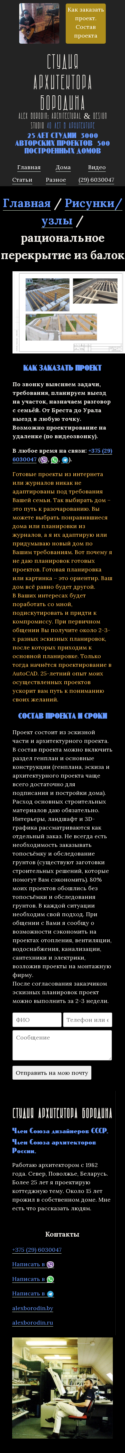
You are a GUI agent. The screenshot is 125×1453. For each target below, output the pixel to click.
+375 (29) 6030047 (37, 1249)
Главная (27, 203)
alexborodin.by (32, 1308)
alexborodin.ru (32, 1322)
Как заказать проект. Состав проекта (86, 22)
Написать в (29, 1264)
